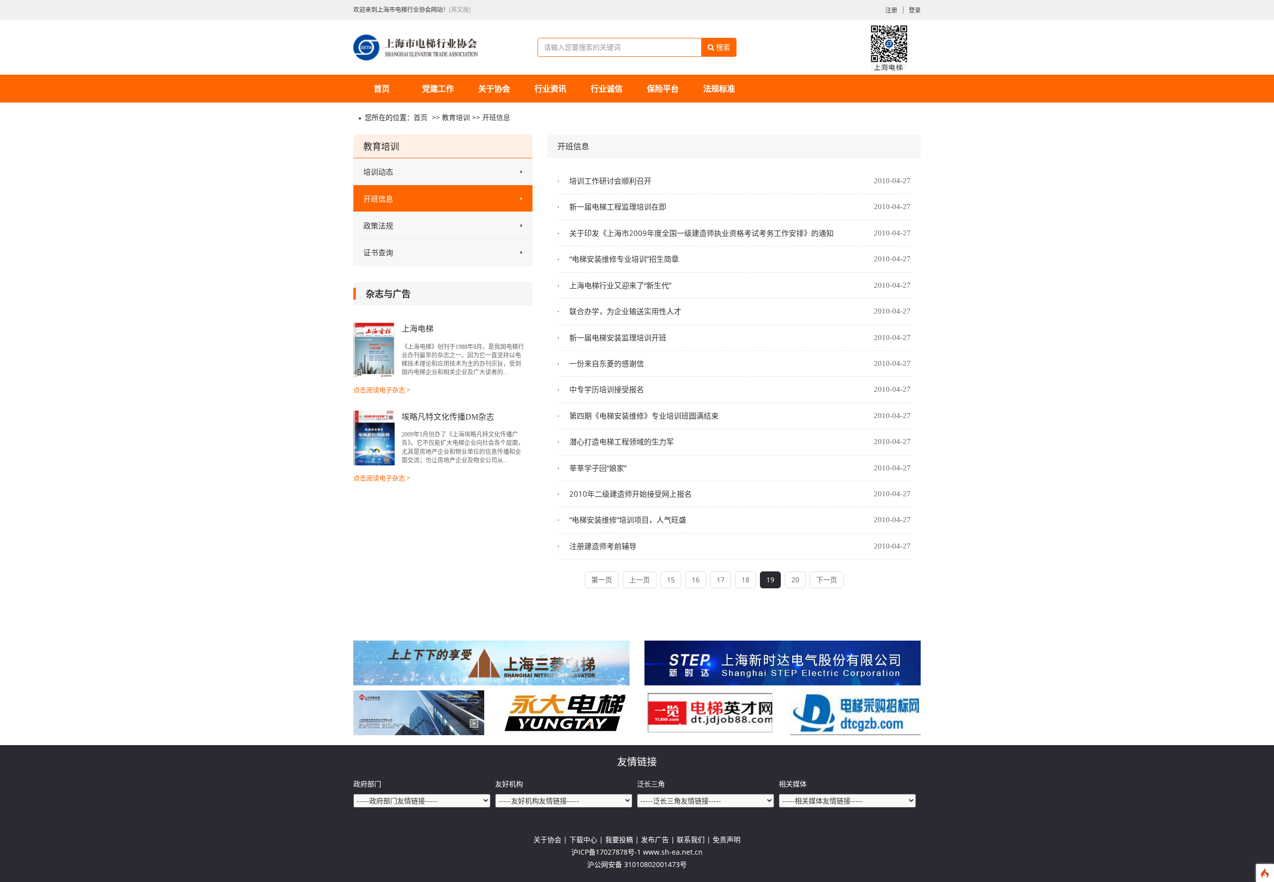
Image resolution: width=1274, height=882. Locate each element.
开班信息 (496, 117)
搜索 (722, 47)
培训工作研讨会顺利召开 (609, 181)
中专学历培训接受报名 (605, 389)
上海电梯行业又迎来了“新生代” (619, 285)
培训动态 (378, 172)
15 (671, 579)
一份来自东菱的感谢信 (605, 363)
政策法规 (378, 225)
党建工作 (438, 88)
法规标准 (719, 88)
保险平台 (663, 88)
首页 (382, 88)
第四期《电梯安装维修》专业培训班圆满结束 (643, 416)
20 (795, 579)
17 (721, 579)
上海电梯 (417, 329)
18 (745, 579)
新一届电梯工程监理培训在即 (616, 207)
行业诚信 (607, 88)
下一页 (826, 579)
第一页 (601, 579)
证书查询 (378, 252)
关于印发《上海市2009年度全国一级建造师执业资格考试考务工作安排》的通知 (700, 233)
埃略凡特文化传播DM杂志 (448, 417)
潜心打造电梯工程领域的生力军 (620, 441)
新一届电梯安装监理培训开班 (616, 337)
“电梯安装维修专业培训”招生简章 (623, 259)
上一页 (639, 579)
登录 (915, 10)
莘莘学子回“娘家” (597, 468)
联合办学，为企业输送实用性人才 (624, 311)
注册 (891, 10)
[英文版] (460, 9)
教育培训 (456, 117)
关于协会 (494, 88)
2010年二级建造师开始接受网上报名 (629, 494)
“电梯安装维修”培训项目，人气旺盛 (626, 520)
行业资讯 (550, 88)
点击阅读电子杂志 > (381, 389)
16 (696, 579)
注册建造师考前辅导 (602, 546)
